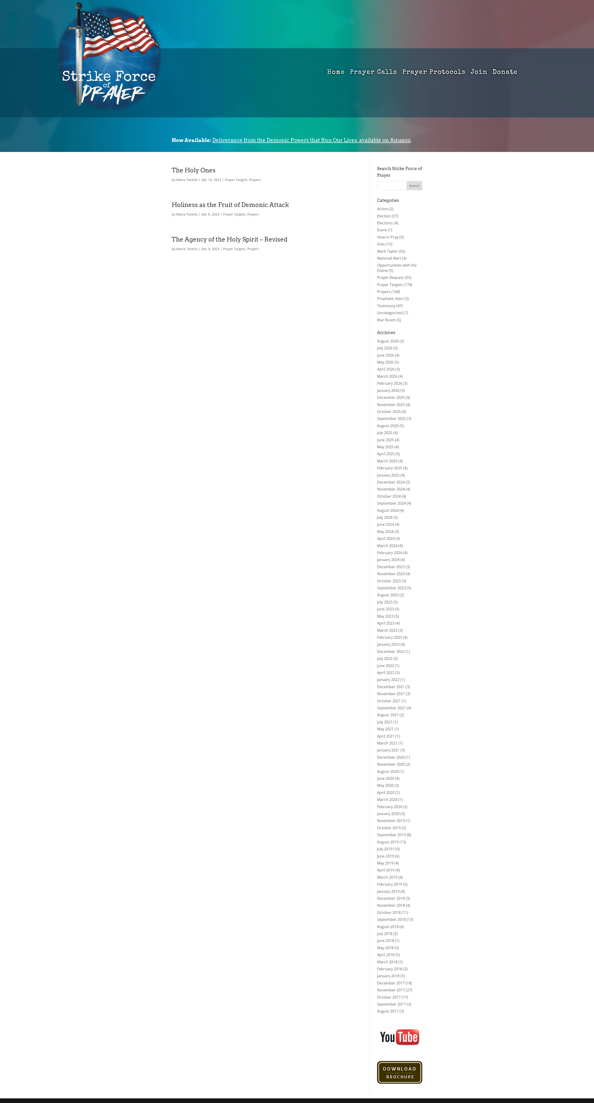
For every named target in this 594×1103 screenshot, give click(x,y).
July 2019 (384, 848)
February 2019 (389, 884)
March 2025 (387, 461)
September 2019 (391, 834)
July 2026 (384, 348)
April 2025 (385, 453)
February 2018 (389, 968)
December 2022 (391, 651)
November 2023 (391, 573)
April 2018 (385, 954)
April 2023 (385, 623)
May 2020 (385, 785)
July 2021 (384, 722)
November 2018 (391, 905)
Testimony (386, 305)
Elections (385, 223)
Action (382, 208)
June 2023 (385, 609)
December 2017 (391, 983)
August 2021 (388, 714)
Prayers (255, 179)
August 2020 (388, 771)
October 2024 (389, 496)
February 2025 (389, 468)
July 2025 (384, 432)
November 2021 (391, 693)
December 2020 (391, 757)
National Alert (389, 258)
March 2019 (387, 877)
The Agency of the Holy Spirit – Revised (229, 239)
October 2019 (389, 827)
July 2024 (384, 517)
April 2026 (385, 369)
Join (479, 73)
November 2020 (391, 764)
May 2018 (385, 947)
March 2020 (387, 799)
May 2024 (385, 531)
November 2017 (391, 990)
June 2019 (385, 856)
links (381, 244)
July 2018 (384, 933)
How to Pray (387, 237)
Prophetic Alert (390, 298)
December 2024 (391, 482)
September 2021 (391, 707)
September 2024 (391, 503)
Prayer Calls (373, 73)
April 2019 (385, 870)
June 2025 (385, 439)
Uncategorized (390, 312)
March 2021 (387, 743)
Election (384, 216)
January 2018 (388, 975)
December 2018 (391, 898)
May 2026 (385, 362)
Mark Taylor (387, 251)
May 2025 (385, 446)
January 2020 (388, 813)
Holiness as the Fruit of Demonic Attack (230, 204)
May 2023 (385, 616)
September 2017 (391, 1004)
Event (382, 229)
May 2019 (385, 863)
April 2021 (385, 736)
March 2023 (387, 630)
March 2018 (387, 961)
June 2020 (385, 778)
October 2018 (389, 912)
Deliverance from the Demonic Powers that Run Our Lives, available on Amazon (311, 140)
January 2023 (388, 644)
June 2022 (385, 665)
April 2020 (385, 792)
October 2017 (389, 997)
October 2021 (389, 700)
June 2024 (385, 524)
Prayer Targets (236, 179)
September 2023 (391, 587)
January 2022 (388, 679)
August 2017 (388, 1011)
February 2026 (389, 383)
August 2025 (388, 425)
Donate (505, 73)
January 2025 (388, 475)
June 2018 (385, 940)
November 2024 (391, 489)
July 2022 (384, 658)
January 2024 (388, 559)
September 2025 (391, 418)
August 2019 (388, 842)
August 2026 (388, 341)
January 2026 (388, 390)
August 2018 (388, 926)
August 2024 (388, 510)
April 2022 (385, 672)
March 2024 (387, 545)
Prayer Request (390, 277)
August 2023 (388, 594)
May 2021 (385, 729)
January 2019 (388, 891)
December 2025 (391, 397)
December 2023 (391, 566)
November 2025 (391, 404)
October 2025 (389, 411)
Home (336, 73)
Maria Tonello (187, 179)
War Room (386, 320)
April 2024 (385, 538)
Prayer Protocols (434, 73)
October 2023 (389, 581)
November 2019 (391, 820)
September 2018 (391, 919)
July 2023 (384, 602)
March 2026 (387, 376)
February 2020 (389, 806)
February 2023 (389, 637)
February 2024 (389, 552)
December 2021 (391, 686)
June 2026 (385, 355)
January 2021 (388, 750)
